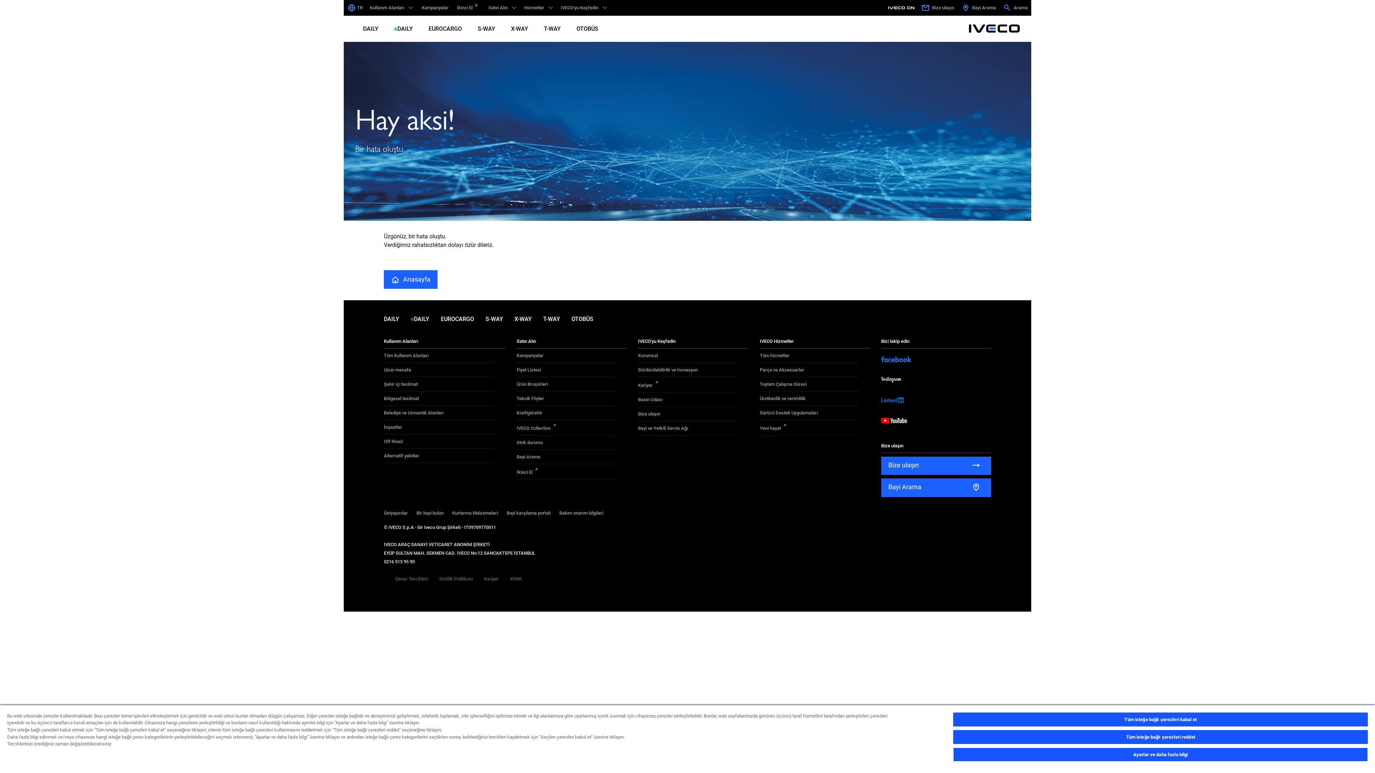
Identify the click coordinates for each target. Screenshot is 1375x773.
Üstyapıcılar (396, 513)
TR (360, 7)
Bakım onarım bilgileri (581, 513)
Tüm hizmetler (775, 355)
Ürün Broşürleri (532, 384)
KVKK (516, 579)
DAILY (370, 28)
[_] (902, 8)
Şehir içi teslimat (401, 384)
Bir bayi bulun (430, 513)
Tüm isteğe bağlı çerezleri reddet (1160, 737)
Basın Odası (650, 399)
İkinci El (465, 7)
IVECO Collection (534, 428)
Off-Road (393, 441)
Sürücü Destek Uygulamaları (789, 412)
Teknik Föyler (530, 398)
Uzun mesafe (397, 370)
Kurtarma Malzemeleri (475, 513)
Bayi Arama (528, 457)
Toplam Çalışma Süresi (783, 384)
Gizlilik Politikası (456, 579)
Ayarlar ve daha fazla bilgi (1160, 754)
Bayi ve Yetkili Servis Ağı (663, 428)
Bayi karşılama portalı (529, 513)
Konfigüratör (529, 412)
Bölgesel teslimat (401, 398)
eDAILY (403, 28)
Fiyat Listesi (529, 370)
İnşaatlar (393, 427)
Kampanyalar (435, 7)
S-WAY (486, 28)
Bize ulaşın (649, 414)
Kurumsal (648, 355)
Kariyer (645, 385)
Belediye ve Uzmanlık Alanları (414, 412)
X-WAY (519, 28)
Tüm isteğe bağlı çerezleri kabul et (1160, 719)
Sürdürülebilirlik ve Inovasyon (668, 370)
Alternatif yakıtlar (401, 455)
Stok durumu (530, 442)
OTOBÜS (587, 28)
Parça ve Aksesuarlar (782, 370)
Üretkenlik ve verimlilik (783, 398)
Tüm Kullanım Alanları (406, 355)
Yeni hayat (770, 428)
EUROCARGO (445, 28)
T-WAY (552, 28)
